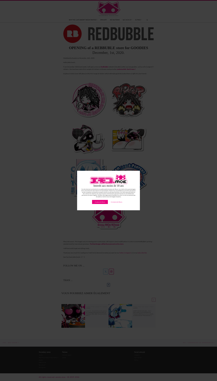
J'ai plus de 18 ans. (100, 202)
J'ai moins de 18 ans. (116, 202)
